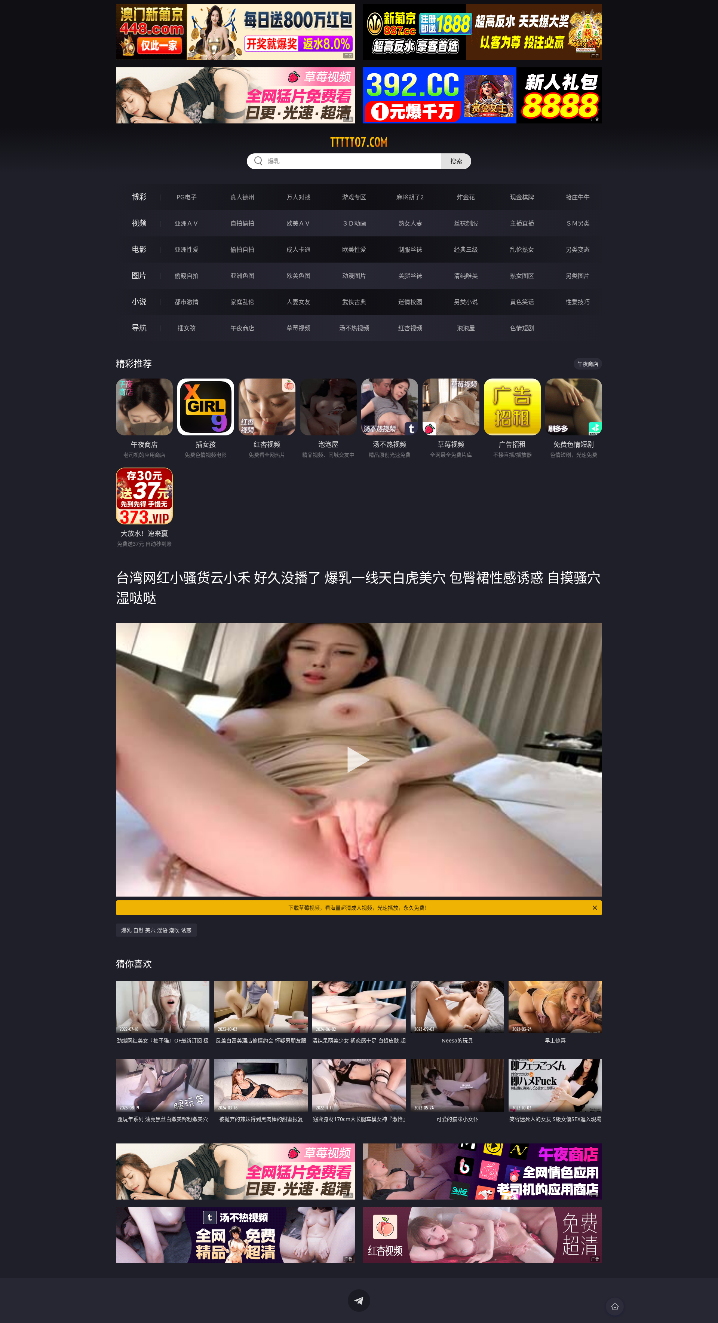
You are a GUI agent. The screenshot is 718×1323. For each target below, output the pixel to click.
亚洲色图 (242, 276)
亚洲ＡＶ (187, 223)
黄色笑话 (522, 302)
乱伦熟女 (522, 249)
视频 (139, 223)
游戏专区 (354, 197)
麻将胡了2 (410, 197)
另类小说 (466, 302)
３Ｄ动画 (354, 223)
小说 (139, 302)
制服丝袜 (410, 249)
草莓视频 (298, 328)
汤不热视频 (354, 328)
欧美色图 (298, 276)
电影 (139, 249)
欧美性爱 (354, 249)
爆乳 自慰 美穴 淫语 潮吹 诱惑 (156, 930)
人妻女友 (298, 302)
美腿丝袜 (410, 276)
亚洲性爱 (187, 249)
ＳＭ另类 (578, 223)
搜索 (456, 161)
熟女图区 (522, 276)
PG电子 (187, 197)
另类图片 (578, 276)
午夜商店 (242, 328)
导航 (139, 328)
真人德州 (242, 197)
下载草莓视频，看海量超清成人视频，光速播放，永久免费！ (359, 907)
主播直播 (522, 223)
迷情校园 (410, 302)
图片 (139, 275)
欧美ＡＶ (298, 223)
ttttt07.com (359, 142)
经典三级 (466, 249)
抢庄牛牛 (578, 197)
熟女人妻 (410, 223)
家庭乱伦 (242, 302)
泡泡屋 (466, 328)
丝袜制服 (466, 223)
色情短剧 (522, 328)
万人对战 (298, 197)
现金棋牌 (522, 197)
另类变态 (578, 249)
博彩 (139, 197)
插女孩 (187, 328)
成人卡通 (298, 249)
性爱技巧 (578, 302)
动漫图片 (354, 276)
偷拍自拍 (242, 249)
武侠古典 (354, 302)
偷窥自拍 (187, 276)
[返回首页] (615, 1307)
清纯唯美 (466, 276)
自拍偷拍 (242, 223)
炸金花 (466, 197)
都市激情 (187, 302)
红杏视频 (410, 328)
